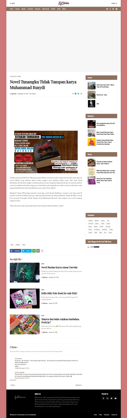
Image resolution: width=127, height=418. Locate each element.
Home (11, 9)
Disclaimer (106, 415)
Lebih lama (78, 385)
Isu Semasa (97, 229)
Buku (100, 232)
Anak (42, 289)
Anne (16, 358)
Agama (103, 220)
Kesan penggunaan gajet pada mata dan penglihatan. (106, 124)
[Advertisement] (63, 41)
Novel (24, 244)
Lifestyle (30, 9)
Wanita (101, 226)
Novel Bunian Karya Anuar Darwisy (59, 267)
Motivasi (97, 220)
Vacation (37, 9)
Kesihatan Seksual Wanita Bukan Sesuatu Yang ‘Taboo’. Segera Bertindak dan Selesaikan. (105, 142)
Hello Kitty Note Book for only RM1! (59, 293)
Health (53, 9)
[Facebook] (75, 93)
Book (58, 9)
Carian (113, 3)
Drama (110, 232)
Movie (64, 9)
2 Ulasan (33, 94)
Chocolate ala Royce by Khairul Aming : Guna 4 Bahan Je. (104, 162)
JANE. (98, 104)
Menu (13, 3)
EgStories (17, 372)
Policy (100, 415)
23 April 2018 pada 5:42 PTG (22, 378)
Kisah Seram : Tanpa (102, 95)
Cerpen (90, 232)
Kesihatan (104, 229)
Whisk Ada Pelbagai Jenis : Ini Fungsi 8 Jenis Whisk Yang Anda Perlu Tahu (106, 171)
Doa (105, 232)
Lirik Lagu (108, 226)
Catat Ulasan (13, 380)
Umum (90, 226)
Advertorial (45, 9)
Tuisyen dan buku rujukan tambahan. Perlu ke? (60, 321)
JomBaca (18, 244)
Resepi (95, 226)
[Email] (81, 93)
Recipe (17, 9)
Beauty (24, 9)
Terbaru (13, 385)
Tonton (111, 229)
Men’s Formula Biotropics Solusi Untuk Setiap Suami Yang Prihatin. (105, 133)
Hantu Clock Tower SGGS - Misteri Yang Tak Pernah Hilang (105, 86)
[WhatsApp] (34, 251)
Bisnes (97, 223)
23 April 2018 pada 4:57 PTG (22, 368)
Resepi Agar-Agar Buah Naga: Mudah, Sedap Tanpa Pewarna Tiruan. (104, 180)
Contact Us (114, 415)
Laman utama (13, 76)
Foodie (90, 229)
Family (102, 223)
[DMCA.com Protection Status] (94, 247)
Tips (108, 220)
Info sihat (91, 223)
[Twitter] (78, 93)
